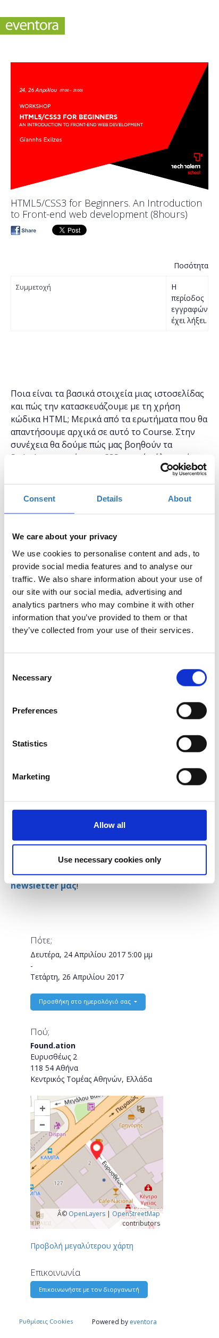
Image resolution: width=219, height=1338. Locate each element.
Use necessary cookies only (109, 859)
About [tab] (179, 498)
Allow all (109, 824)
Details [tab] (110, 498)
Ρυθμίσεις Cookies (46, 1321)
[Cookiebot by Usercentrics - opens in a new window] (160, 469)
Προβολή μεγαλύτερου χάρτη (81, 1246)
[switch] (191, 710)
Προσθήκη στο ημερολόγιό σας (85, 1001)
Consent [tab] (39, 498)
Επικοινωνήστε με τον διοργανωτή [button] (89, 1289)
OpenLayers (87, 1213)
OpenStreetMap (136, 1213)
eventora (143, 1321)
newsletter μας (44, 885)
